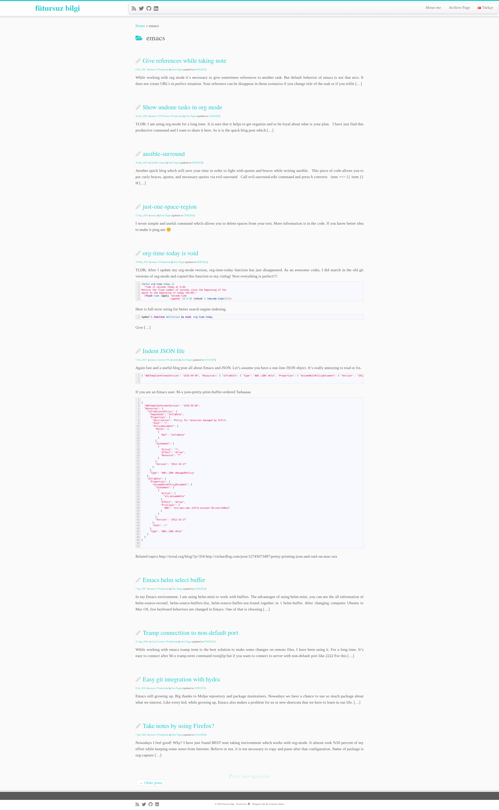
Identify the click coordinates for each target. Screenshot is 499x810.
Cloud (154, 641)
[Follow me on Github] (150, 8)
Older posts (150, 783)
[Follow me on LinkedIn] (157, 8)
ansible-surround (164, 153)
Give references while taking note (184, 60)
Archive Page (459, 7)
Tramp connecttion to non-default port (190, 632)
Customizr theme (276, 804)
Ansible (154, 162)
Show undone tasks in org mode (182, 107)
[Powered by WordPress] (249, 803)
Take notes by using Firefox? (178, 725)
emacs (153, 69)
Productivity (163, 69)
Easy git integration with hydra (181, 679)
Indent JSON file (164, 350)
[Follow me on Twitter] (142, 8)
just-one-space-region (170, 206)
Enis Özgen (177, 69)
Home (140, 26)
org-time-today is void (170, 253)
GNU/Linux (164, 116)
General (162, 360)
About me (433, 7)
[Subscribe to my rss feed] (135, 8)
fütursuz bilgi (57, 7)
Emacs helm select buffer (174, 579)
